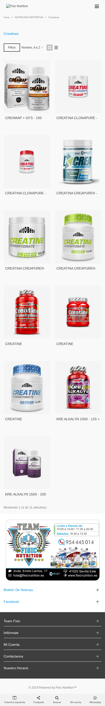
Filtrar (12, 47)
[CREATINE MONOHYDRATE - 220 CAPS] (27, 312)
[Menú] (96, 6)
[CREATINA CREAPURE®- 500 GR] (78, 236)
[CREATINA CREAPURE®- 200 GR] (27, 236)
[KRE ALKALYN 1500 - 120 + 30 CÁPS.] (78, 387)
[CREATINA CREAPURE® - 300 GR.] (78, 161)
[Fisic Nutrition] (17, 6)
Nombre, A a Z (31, 47)
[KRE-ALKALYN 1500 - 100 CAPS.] (27, 462)
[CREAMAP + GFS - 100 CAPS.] (27, 86)
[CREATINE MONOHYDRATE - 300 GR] (78, 312)
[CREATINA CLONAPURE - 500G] (27, 161)
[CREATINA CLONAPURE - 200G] (78, 86)
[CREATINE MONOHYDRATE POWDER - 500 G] (27, 387)
